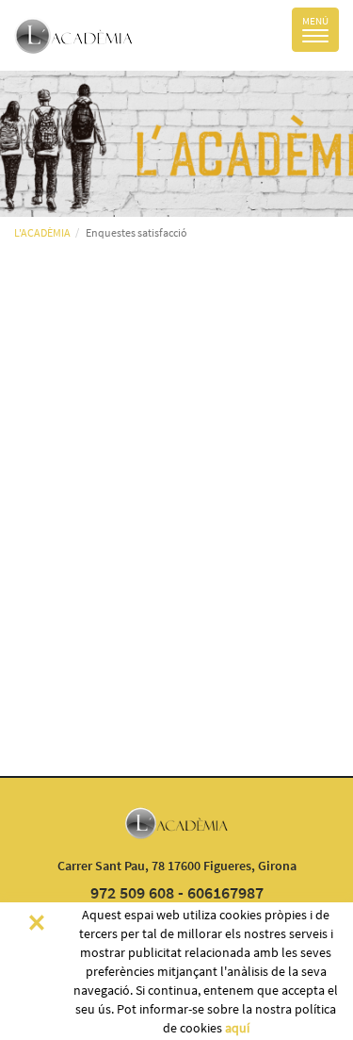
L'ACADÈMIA (42, 232)
